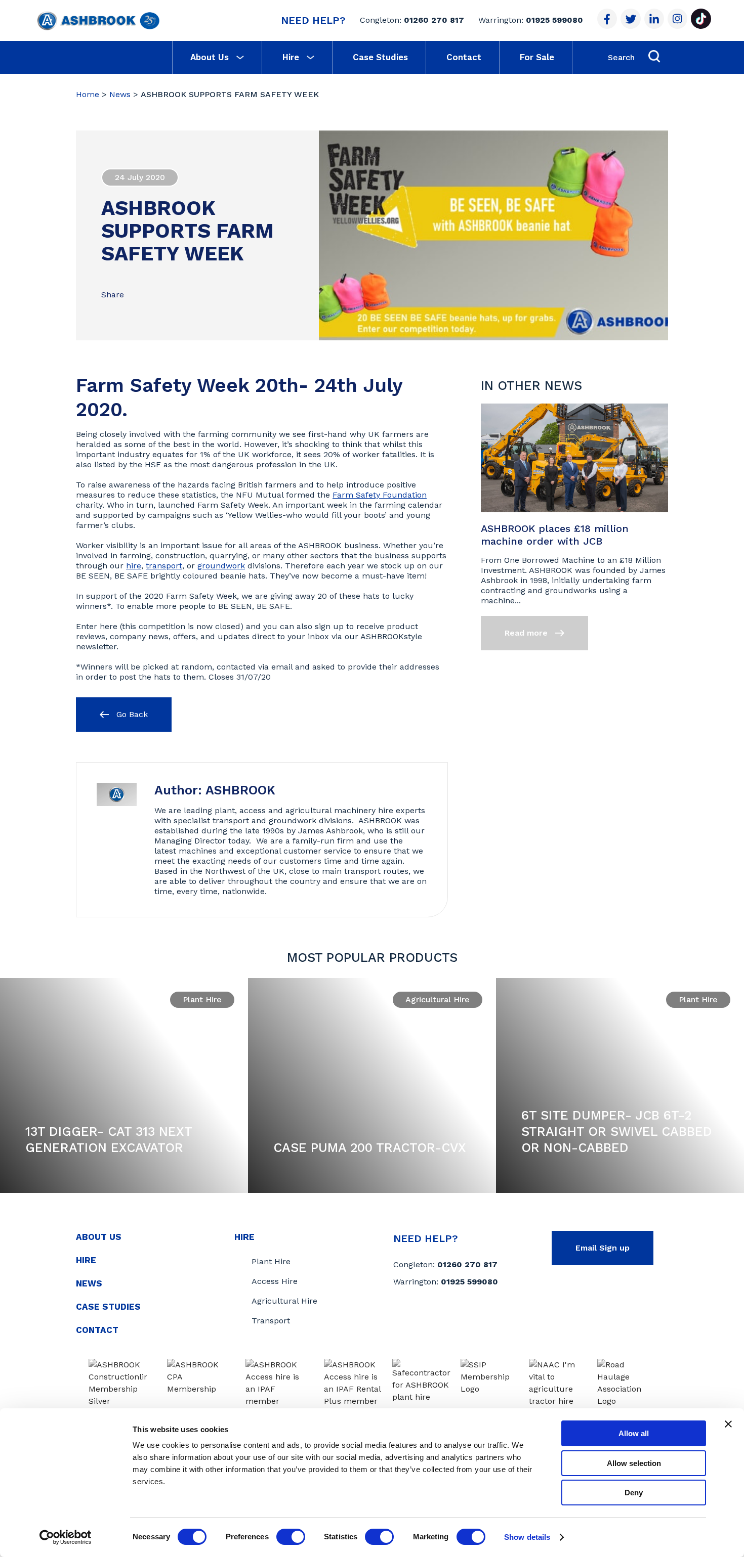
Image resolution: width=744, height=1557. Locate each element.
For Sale (537, 57)
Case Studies (380, 57)
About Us (209, 57)
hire (133, 565)
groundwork (221, 565)
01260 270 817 (434, 20)
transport (164, 565)
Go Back (131, 714)
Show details (527, 1537)
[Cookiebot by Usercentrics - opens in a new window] (65, 1537)
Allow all (633, 1433)
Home (87, 94)
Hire (290, 57)
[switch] (290, 1537)
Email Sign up (602, 1248)
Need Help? (313, 20)
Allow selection (634, 1463)
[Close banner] (728, 1424)
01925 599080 (554, 20)
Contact (463, 57)
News (120, 94)
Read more (527, 633)
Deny (634, 1492)
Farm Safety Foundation (380, 495)
